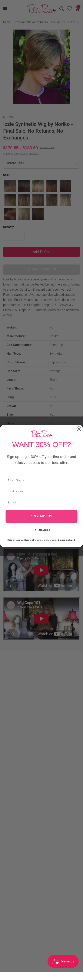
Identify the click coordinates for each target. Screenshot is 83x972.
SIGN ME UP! (41, 516)
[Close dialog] (79, 429)
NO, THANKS (41, 530)
